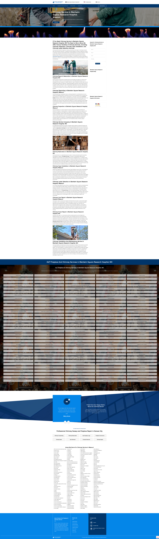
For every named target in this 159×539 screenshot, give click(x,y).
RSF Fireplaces (18, 337)
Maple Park (82, 460)
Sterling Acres (96, 473)
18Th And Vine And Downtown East (60, 449)
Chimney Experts (18, 364)
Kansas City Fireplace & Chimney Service (94, 537)
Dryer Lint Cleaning (80, 357)
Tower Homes (96, 487)
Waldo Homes (96, 491)
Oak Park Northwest (84, 483)
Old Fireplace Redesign (111, 324)
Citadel (55, 490)
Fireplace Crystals (49, 331)
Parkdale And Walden (84, 501)
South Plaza (96, 468)
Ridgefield (95, 454)
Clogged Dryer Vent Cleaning (18, 360)
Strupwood (96, 478)
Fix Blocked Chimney (18, 321)
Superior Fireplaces (18, 334)
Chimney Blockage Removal (49, 291)
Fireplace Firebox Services (80, 314)
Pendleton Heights (83, 505)
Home (54, 5)
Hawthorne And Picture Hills (72, 490)
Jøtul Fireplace (18, 344)
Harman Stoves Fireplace (49, 341)
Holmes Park (69, 500)
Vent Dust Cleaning (111, 357)
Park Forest (82, 499)
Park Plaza (82, 500)
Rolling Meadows (97, 460)
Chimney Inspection (111, 275)
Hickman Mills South (70, 492)
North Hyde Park (83, 477)
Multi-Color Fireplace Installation (80, 331)
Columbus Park (56, 496)
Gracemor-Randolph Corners (72, 485)
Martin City (82, 464)
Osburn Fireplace (80, 341)
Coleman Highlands (57, 494)
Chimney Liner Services (18, 298)
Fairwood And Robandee (71, 474)
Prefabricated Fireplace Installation (141, 308)
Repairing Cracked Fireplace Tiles (80, 321)
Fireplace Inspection (80, 291)
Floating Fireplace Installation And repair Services (111, 380)
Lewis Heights (82, 451)
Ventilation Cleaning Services (49, 377)
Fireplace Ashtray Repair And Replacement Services (142, 311)
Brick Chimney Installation (142, 285)
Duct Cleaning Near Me (49, 367)
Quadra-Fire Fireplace (142, 341)
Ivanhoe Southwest (70, 508)
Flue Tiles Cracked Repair (80, 324)
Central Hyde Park (57, 486)
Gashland (69, 481)
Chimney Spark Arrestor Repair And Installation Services (80, 285)
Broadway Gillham (57, 476)
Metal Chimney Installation (18, 288)
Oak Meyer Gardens (84, 482)
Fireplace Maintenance (49, 370)
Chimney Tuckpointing (142, 288)
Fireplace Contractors (142, 301)
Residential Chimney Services (111, 318)
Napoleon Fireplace (80, 337)
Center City (56, 482)
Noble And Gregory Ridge (84, 476)
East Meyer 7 (69, 465)
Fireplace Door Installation (80, 311)
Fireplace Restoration (18, 285)
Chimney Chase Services (80, 295)
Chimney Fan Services (142, 298)
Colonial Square (57, 495)
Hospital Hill (69, 501)
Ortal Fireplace (111, 344)
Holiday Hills (69, 499)
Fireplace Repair (74, 521)
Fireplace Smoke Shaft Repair (49, 288)
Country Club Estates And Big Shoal (60, 503)
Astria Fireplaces (141, 334)
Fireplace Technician (142, 367)
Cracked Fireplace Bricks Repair (80, 380)
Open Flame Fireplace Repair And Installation (18, 377)
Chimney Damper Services (49, 298)
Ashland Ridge (56, 454)
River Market (96, 458)
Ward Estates (96, 492)
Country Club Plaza (57, 504)
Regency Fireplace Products (142, 331)
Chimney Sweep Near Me (80, 367)
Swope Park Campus (97, 481)
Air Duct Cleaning (49, 357)
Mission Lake (82, 468)
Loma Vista (82, 455)
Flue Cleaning (18, 278)
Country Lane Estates (58, 505)
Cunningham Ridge (70, 456)
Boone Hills (56, 468)
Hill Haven (69, 496)
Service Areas (72, 5)
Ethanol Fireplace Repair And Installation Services (111, 308)
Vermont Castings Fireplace (142, 337)
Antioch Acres (56, 450)
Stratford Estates (97, 476)
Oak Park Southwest (84, 486)
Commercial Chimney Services (80, 318)
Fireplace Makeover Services (80, 377)
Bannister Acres (57, 455)
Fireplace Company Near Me (18, 370)
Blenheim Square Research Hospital (60, 460)
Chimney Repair (111, 278)
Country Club (56, 500)
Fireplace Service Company (80, 360)
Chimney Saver (142, 291)
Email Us (94, 522)
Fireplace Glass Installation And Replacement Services (49, 311)
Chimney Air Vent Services (18, 331)
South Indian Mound (97, 467)
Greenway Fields (70, 486)
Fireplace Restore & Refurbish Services (49, 380)
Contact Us (80, 5)
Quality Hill (95, 451)
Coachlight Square (57, 492)
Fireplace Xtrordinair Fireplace (142, 344)
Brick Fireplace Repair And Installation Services (18, 380)
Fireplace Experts (142, 360)
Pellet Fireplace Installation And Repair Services (111, 331)
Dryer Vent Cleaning (142, 354)
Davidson (68, 458)
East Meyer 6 (69, 464)
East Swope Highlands (71, 467)
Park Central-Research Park (85, 496)
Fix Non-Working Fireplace (49, 285)
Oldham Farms (83, 490)
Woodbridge (96, 505)
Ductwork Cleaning (111, 367)
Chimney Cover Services (111, 295)
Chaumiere (56, 487)
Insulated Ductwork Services (141, 377)
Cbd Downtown (56, 481)
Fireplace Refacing (111, 288)
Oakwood (82, 487)
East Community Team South (72, 463)
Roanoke (95, 459)
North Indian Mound (84, 478)
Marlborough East (83, 463)
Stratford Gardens (97, 477)
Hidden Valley (69, 494)
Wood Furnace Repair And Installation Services (80, 308)
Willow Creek (96, 501)
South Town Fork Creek (98, 469)
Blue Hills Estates (57, 463)
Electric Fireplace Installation (49, 308)
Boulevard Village (57, 469)
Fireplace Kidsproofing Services (111, 354)
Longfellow (82, 456)
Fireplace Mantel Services (142, 380)
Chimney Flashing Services (18, 301)
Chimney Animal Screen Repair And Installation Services (111, 285)
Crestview (69, 450)
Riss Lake (95, 455)
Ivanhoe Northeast (70, 505)
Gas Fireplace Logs (142, 314)
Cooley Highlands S (57, 499)
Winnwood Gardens (97, 504)
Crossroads (69, 454)
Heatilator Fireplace (49, 337)
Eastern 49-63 (69, 468)
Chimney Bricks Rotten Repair (111, 321)
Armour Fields (56, 451)
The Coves (95, 485)
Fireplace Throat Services (18, 318)
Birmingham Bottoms (58, 459)
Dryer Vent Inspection (142, 357)
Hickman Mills (69, 491)
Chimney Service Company (111, 360)
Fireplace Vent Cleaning (111, 301)
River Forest (96, 456)
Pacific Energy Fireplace (49, 344)
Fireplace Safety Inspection (111, 364)
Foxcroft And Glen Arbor (71, 477)
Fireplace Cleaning (142, 275)
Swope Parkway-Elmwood (98, 483)
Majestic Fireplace (111, 337)
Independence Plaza (70, 503)
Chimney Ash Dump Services (80, 298)
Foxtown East (69, 478)
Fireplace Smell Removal (18, 324)
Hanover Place (69, 487)
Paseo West (82, 504)
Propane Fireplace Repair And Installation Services (18, 311)
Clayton (55, 491)
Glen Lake (69, 482)
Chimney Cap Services (49, 295)
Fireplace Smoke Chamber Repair (80, 288)
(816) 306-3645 (102, 5)
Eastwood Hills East (70, 469)
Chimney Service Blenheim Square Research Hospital (63, 26)
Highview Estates (70, 495)
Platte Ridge (82, 508)
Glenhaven (69, 483)
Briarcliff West (56, 473)
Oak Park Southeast (83, 485)
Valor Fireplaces (49, 334)
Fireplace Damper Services (111, 314)
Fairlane (68, 472)
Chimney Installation (142, 278)
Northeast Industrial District (85, 481)
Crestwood (69, 451)
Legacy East (82, 450)
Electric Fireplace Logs (49, 318)
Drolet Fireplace (18, 347)
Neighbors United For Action (85, 473)
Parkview (82, 503)
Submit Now (98, 63)
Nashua (81, 472)
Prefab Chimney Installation (80, 354)
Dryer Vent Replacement (80, 364)
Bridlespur (56, 474)
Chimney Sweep (18, 275)
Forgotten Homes (70, 476)
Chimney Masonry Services (49, 301)
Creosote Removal (49, 278)
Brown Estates (56, 478)
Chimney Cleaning (49, 275)
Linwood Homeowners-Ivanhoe (86, 454)
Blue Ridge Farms (57, 464)
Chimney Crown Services (18, 295)
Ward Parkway (96, 494)
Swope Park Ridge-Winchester (99, 482)
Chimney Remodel (111, 377)
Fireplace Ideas (18, 367)
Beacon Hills (56, 458)
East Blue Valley (70, 460)
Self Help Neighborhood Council (99, 465)
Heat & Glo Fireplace (18, 341)
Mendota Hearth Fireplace (80, 344)
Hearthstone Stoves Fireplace (141, 347)
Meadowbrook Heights (84, 465)
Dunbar (68, 459)
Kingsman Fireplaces (111, 334)
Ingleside (68, 504)
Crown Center (69, 455)
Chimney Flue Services (142, 295)
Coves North (69, 449)
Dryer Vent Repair (49, 364)
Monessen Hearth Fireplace (49, 347)
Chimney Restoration (18, 291)
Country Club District (57, 501)
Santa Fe (95, 463)
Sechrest (95, 464)
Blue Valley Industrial (57, 465)
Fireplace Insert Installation (18, 354)
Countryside (56, 508)
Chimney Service (80, 275)
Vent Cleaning (18, 357)
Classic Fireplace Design (142, 324)
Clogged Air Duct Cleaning (49, 360)
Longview (82, 458)
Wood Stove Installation (111, 370)
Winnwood (95, 503)
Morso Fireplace (80, 347)
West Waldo (96, 499)
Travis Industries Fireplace (111, 347)
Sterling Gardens (97, 474)
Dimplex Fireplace (111, 341)
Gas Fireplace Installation (18, 308)
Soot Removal (80, 278)
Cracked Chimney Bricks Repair (142, 321)
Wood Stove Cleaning (142, 370)
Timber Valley (96, 486)
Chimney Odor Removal (49, 324)
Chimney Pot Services (111, 298)
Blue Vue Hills (56, 467)
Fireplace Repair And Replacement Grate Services (49, 314)
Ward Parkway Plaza (97, 495)
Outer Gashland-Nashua (84, 491)
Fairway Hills (69, 473)
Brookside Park (56, 477)
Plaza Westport (96, 449)
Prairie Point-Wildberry (98, 450)
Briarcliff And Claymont (58, 472)
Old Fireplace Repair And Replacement (111, 291)
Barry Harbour (56, 456)
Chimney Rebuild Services (49, 354)
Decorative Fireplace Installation (142, 364)
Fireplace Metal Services (18, 314)
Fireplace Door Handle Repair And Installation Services (111, 311)
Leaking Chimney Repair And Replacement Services (49, 321)
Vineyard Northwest (97, 490)
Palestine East (82, 492)
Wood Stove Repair (80, 370)
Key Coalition (82, 449)
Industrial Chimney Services (142, 318)
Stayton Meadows (97, 472)
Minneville (82, 467)
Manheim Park (83, 459)
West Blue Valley (96, 496)
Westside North (96, 500)
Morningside (82, 469)
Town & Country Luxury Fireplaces (80, 334)
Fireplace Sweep (80, 301)
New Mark (82, 474)
